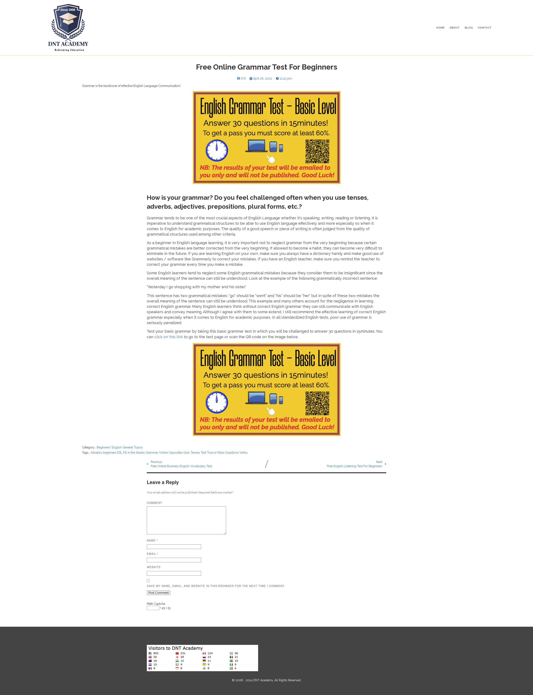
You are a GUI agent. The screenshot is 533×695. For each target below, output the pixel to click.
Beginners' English (109, 447)
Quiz (187, 452)
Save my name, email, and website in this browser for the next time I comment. (216, 586)
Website (154, 567)
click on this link (168, 337)
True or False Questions (223, 452)
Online (164, 452)
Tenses (196, 452)
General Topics (132, 447)
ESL (120, 452)
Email (152, 554)
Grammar (152, 452)
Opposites (176, 452)
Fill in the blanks (134, 452)
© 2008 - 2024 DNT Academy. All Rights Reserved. (266, 680)
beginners (110, 452)
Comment (154, 503)
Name (152, 540)
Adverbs (97, 452)
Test (204, 452)
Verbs (244, 452)
